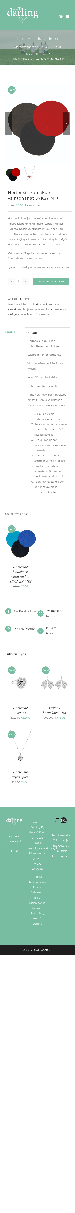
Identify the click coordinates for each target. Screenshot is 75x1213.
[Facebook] (11, 851)
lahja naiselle (31, 309)
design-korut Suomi (49, 304)
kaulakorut (15, 309)
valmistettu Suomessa (35, 314)
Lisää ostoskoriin (51, 281)
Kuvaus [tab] (10, 331)
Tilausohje (60, 850)
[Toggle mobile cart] (61, 16)
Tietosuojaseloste (63, 856)
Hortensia (24, 298)
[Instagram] (17, 851)
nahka (45, 309)
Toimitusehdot (61, 835)
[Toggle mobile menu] (68, 16)
